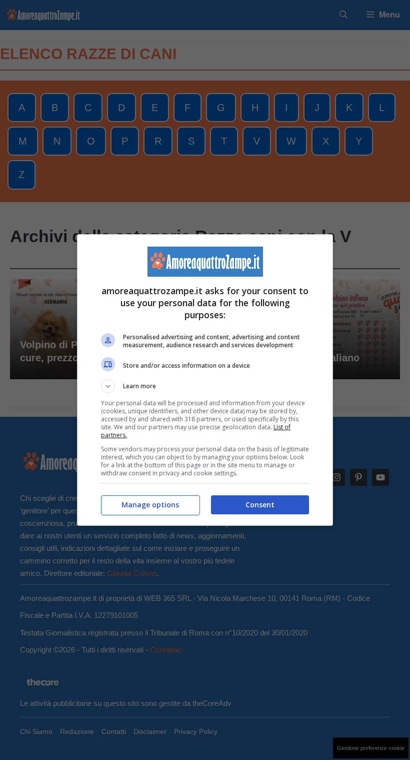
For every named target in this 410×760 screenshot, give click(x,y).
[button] (205, 386)
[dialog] (205, 380)
